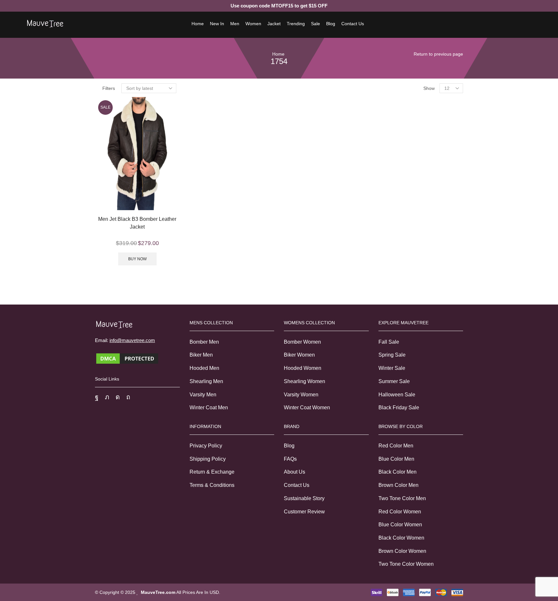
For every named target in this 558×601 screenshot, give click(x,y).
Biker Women (299, 355)
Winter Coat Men (209, 407)
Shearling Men (206, 381)
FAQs (290, 459)
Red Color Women (399, 511)
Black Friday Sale (398, 407)
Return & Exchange (212, 472)
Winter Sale (391, 368)
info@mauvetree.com (132, 340)
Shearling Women (304, 381)
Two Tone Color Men (402, 498)
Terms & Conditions (212, 485)
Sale (315, 23)
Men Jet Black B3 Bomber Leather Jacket (137, 223)
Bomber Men (204, 342)
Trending (296, 23)
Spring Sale (392, 355)
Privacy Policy (206, 445)
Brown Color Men (398, 485)
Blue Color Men (396, 459)
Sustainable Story (304, 498)
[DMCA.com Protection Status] (127, 358)
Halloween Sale (396, 394)
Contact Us (352, 23)
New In (217, 23)
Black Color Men (397, 472)
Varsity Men (203, 394)
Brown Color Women (402, 551)
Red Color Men (395, 445)
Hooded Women (302, 368)
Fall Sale (388, 342)
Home (197, 23)
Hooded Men (204, 368)
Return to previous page (438, 54)
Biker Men (201, 355)
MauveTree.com (158, 592)
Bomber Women (302, 342)
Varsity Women (301, 394)
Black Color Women (401, 538)
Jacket (274, 23)
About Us (294, 472)
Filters (108, 88)
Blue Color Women (400, 524)
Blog (330, 23)
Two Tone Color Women (406, 564)
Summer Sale (394, 381)
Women (253, 23)
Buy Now (137, 259)
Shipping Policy (208, 459)
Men (234, 23)
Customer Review (304, 511)
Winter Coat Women (307, 407)
